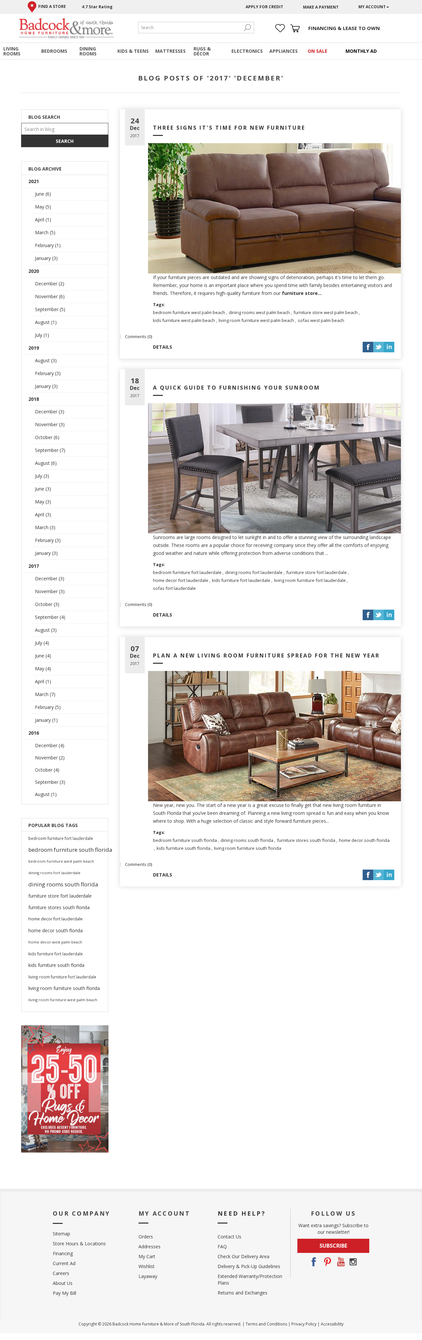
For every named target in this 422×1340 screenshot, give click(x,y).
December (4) (49, 745)
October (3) (47, 604)
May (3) (43, 501)
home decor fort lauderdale (180, 580)
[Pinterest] (326, 1262)
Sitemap (61, 1233)
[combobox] (189, 27)
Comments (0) (138, 336)
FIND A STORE (52, 6)
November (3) (50, 424)
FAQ (222, 1246)
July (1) (42, 335)
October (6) (47, 437)
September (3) (50, 782)
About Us (63, 1283)
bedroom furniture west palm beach (189, 312)
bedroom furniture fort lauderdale (187, 572)
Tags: (159, 304)
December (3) (49, 411)
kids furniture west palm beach (184, 320)
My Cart (146, 1256)
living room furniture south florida (247, 848)
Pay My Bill (64, 1293)
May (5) (43, 207)
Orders (145, 1236)
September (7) (50, 450)
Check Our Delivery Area (243, 1256)
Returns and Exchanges (242, 1293)
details (162, 347)
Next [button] (98, 1092)
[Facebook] (313, 1262)
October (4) (47, 770)
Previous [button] (31, 1092)
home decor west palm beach (55, 942)
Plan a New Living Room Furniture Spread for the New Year (266, 655)
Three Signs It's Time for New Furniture (229, 127)
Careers (61, 1273)
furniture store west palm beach (325, 312)
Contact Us (229, 1236)
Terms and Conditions (266, 1324)
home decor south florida (364, 840)
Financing (63, 1253)
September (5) (50, 309)
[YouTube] (340, 1262)
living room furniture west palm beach (256, 320)
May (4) (43, 668)
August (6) (46, 463)
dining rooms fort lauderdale (254, 572)
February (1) (48, 245)
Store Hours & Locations (79, 1243)
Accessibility (332, 1324)
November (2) (50, 757)
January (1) (46, 720)
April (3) (43, 514)
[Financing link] (344, 28)
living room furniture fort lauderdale (310, 580)
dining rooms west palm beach (259, 312)
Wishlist (146, 1266)
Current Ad (64, 1263)
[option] (64, 1088)
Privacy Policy (303, 1324)
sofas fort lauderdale (174, 588)
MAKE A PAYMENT (321, 7)
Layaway (147, 1276)
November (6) (50, 296)
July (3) (42, 476)
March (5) (45, 232)
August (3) (46, 360)
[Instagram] (353, 1262)
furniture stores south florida (306, 840)
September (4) (50, 617)
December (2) (49, 283)
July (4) (42, 643)
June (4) (43, 656)
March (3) (45, 527)
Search (247, 27)
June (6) (43, 194)
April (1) (43, 219)
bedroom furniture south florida (185, 840)
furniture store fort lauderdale (316, 572)
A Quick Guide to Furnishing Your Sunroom (236, 387)
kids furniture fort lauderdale (241, 580)
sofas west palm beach (321, 320)
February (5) (48, 707)
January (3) (46, 258)
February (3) (48, 373)
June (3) (43, 489)
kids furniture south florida (183, 848)
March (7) (45, 694)
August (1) (46, 322)
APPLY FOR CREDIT (264, 7)
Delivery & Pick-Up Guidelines (249, 1266)
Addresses (149, 1246)
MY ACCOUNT (372, 7)
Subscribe (333, 1245)
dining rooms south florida (247, 840)
